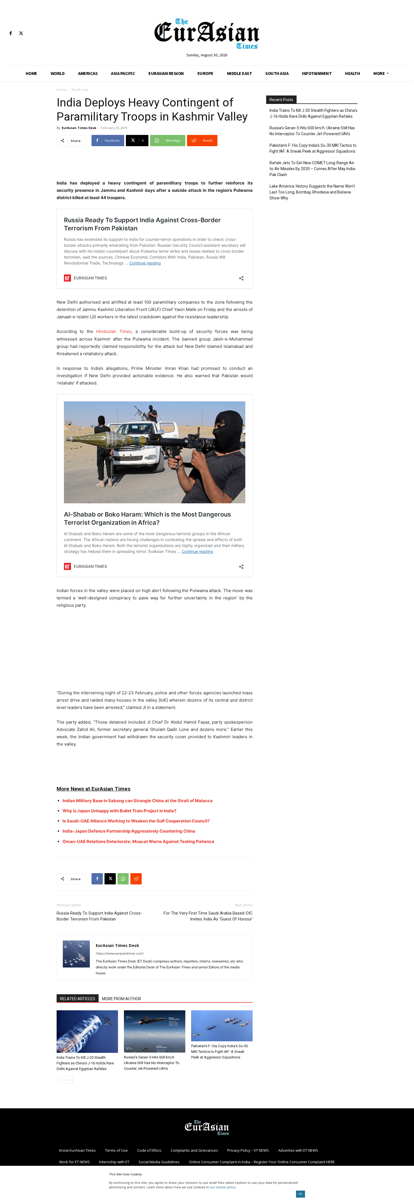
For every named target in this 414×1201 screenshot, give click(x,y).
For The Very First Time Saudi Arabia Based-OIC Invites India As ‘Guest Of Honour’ (208, 916)
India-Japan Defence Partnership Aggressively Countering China (129, 831)
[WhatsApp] (123, 878)
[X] (21, 33)
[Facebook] (10, 33)
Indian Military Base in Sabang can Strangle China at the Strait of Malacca (138, 800)
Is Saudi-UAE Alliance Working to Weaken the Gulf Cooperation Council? (136, 821)
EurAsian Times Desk (79, 128)
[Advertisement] (155, 165)
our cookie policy (223, 1187)
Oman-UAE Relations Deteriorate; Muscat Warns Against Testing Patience (138, 841)
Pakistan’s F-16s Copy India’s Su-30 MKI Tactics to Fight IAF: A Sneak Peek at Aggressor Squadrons (219, 1051)
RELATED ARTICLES (77, 999)
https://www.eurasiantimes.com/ (120, 953)
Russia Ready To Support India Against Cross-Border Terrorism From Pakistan (99, 916)
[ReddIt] (136, 878)
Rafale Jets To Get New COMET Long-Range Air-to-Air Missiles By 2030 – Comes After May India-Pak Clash (313, 169)
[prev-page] (60, 1080)
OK (300, 1193)
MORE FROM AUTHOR (121, 999)
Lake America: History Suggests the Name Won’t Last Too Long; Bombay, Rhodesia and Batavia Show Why (312, 192)
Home (61, 89)
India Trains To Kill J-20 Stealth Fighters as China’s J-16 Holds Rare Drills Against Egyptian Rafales (85, 1063)
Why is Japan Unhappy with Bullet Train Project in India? (119, 810)
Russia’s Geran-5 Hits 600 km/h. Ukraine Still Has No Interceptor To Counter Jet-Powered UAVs (151, 1063)
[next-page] (69, 1080)
